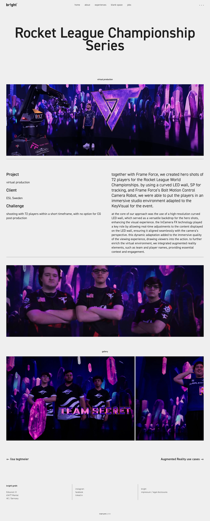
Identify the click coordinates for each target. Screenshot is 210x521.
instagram (79, 488)
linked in (79, 495)
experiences (100, 4)
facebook (79, 492)
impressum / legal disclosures (154, 492)
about (87, 4)
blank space (117, 4)
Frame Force (147, 174)
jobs (129, 4)
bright (143, 488)
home (77, 4)
